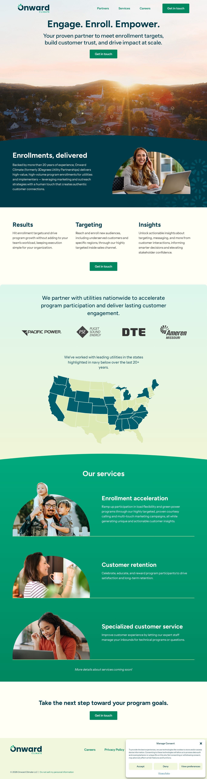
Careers (145, 8)
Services (124, 8)
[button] (200, 743)
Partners (103, 8)
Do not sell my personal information (57, 772)
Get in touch (175, 8)
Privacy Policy (164, 773)
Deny (166, 766)
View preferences (190, 766)
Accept (140, 766)
